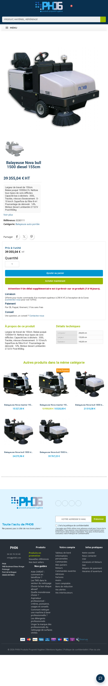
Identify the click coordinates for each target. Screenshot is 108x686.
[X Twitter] (78, 503)
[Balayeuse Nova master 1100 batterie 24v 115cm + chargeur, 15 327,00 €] (18, 390)
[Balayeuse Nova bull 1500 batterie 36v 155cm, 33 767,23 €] (54, 437)
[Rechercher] (103, 19)
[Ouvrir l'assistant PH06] (100, 678)
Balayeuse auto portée (28, 224)
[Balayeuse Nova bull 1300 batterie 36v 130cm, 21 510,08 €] (89, 390)
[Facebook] (58, 503)
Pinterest (31, 236)
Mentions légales (54, 649)
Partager (17, 236)
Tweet (24, 236)
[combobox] (49, 19)
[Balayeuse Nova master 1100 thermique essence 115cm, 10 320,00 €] (54, 390)
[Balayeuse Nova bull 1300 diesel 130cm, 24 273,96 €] (18, 437)
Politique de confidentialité (76, 649)
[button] (70, 6)
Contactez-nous (36, 316)
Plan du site (95, 649)
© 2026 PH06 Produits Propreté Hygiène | (27, 649)
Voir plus (8, 214)
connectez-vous (13, 300)
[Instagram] (65, 503)
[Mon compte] (65, 7)
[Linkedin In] (72, 503)
